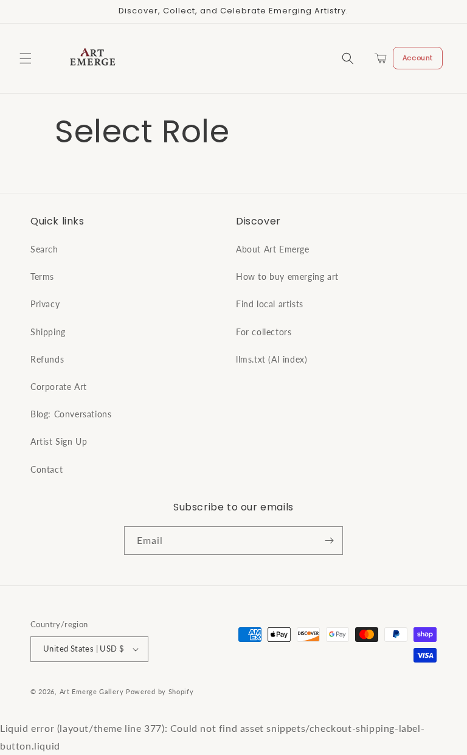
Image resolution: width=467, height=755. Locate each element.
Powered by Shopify (160, 691)
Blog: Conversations (70, 414)
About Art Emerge (273, 249)
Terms (42, 276)
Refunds (47, 359)
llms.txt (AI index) (271, 359)
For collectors (263, 332)
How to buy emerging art (287, 276)
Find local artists (269, 304)
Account (418, 58)
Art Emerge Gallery (92, 691)
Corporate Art (58, 386)
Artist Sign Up (58, 441)
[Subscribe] (329, 540)
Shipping (48, 332)
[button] (25, 58)
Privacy (45, 304)
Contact (46, 469)
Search (44, 249)
